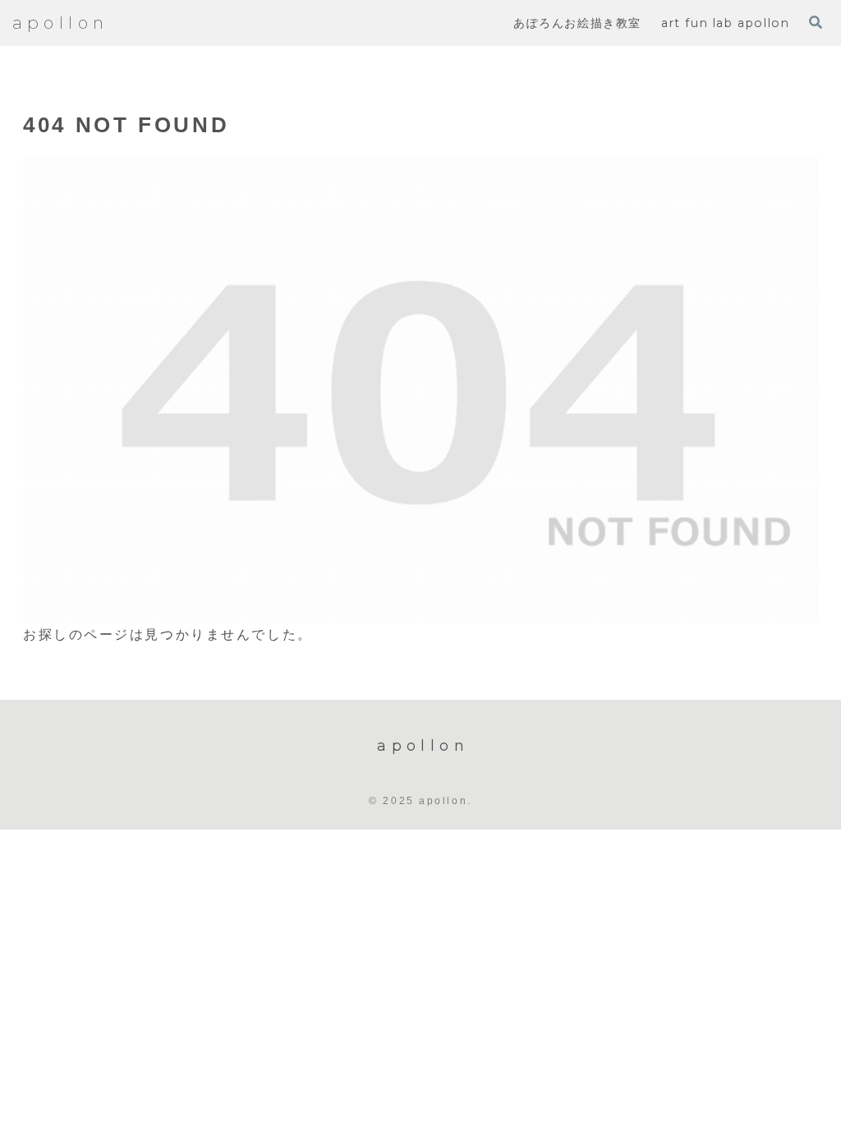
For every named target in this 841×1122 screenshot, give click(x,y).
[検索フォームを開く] (815, 22)
